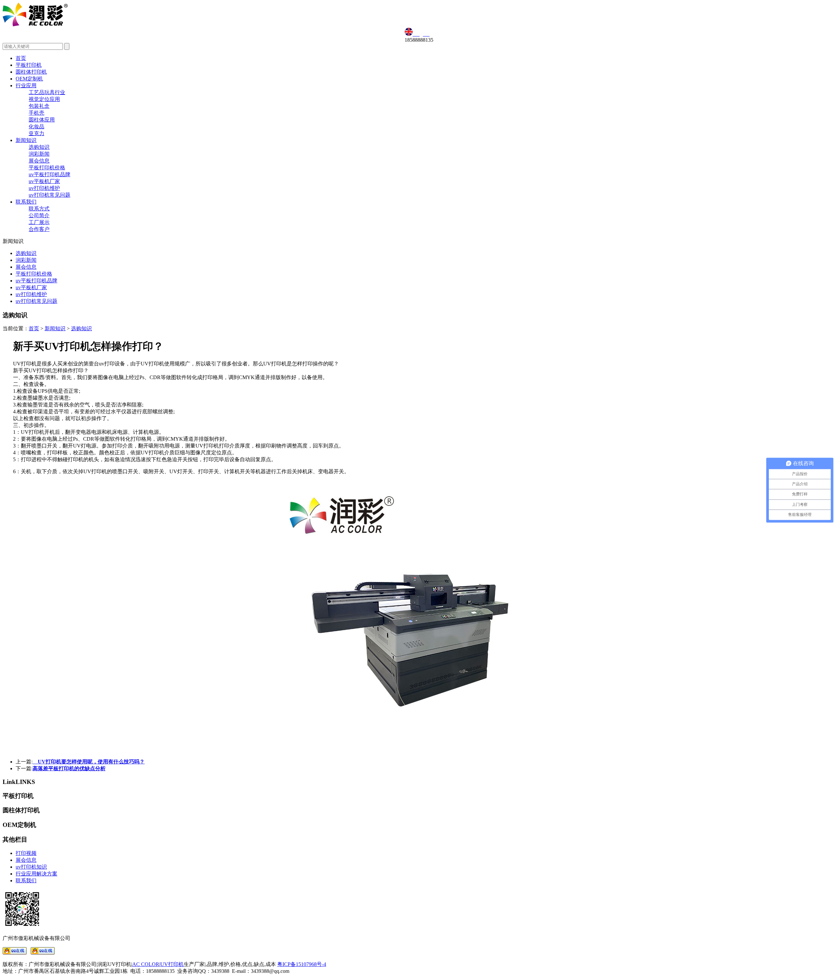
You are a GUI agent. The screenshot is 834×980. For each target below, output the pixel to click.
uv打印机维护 (44, 188)
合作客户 (39, 229)
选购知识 (39, 147)
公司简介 (39, 215)
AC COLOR (145, 964)
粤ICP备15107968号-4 (301, 964)
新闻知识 (26, 140)
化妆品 (36, 126)
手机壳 (36, 113)
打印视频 (26, 853)
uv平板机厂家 (44, 181)
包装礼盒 (39, 106)
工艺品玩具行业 (47, 92)
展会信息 (39, 160)
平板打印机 (29, 65)
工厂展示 (39, 222)
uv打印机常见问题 (49, 195)
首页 (21, 58)
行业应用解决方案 (36, 873)
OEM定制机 (29, 78)
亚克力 (36, 133)
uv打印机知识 (31, 867)
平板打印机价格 (47, 167)
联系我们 (26, 202)
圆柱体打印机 (31, 72)
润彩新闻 (39, 154)
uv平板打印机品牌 (49, 174)
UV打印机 (172, 964)
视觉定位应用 (44, 99)
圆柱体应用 (42, 119)
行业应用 (26, 85)
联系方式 (39, 208)
